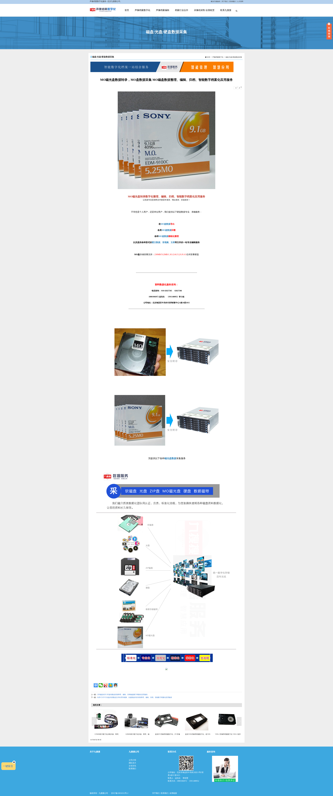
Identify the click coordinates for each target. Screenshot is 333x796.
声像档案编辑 (162, 10)
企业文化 (132, 766)
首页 (127, 10)
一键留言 (8, 766)
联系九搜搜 (225, 10)
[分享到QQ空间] (110, 685)
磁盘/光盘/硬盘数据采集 (234, 57)
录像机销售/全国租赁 (204, 10)
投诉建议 (232, 1)
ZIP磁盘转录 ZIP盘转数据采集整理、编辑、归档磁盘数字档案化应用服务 (122, 694)
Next (239, 721)
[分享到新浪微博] (106, 685)
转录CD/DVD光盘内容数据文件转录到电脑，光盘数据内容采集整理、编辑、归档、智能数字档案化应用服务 (134, 697)
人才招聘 (240, 1)
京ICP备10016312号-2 (119, 793)
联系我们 (132, 769)
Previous (94, 721)
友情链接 (173, 793)
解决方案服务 (215, 1)
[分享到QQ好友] (115, 685)
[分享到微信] (101, 685)
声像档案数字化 (142, 10)
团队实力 (132, 763)
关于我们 (225, 1)
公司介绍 (133, 760)
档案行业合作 (181, 10)
